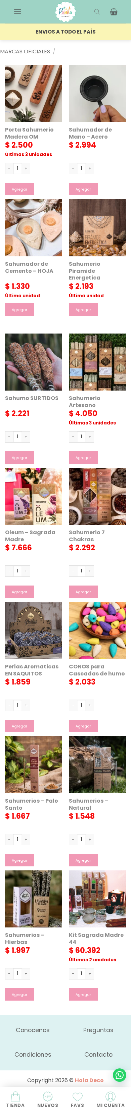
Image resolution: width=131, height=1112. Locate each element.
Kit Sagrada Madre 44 (96, 939)
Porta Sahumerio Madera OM (29, 134)
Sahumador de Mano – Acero (90, 134)
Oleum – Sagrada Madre (30, 536)
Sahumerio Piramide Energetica (84, 271)
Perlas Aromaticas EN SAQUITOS (31, 670)
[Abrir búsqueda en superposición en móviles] (97, 11)
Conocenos (33, 1030)
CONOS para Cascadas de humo (97, 670)
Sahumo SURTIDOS (31, 398)
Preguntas (98, 1030)
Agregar (19, 189)
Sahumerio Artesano (84, 402)
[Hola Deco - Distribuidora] (65, 11)
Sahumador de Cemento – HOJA (29, 268)
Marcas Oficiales (25, 51)
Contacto (98, 1055)
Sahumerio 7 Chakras (87, 536)
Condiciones (32, 1055)
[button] (17, 11)
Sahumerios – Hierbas (24, 939)
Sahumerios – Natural (88, 805)
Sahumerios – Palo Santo (31, 805)
